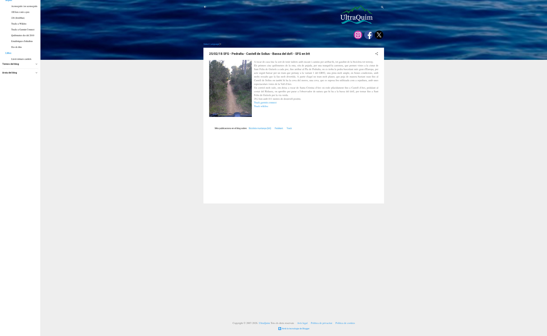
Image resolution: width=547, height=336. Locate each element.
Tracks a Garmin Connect (19, 29)
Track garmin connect (265, 102)
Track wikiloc (261, 106)
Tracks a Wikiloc (15, 23)
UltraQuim (264, 323)
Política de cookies (345, 323)
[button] (376, 54)
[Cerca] (382, 7)
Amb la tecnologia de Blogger (295, 328)
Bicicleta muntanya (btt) (260, 128)
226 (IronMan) (15, 17)
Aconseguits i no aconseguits (21, 6)
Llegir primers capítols (18, 58)
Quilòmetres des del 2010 (19, 35)
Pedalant (279, 128)
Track (289, 128)
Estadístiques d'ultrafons (19, 41)
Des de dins (13, 46)
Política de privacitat (321, 323)
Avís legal (302, 323)
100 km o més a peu (17, 11)
